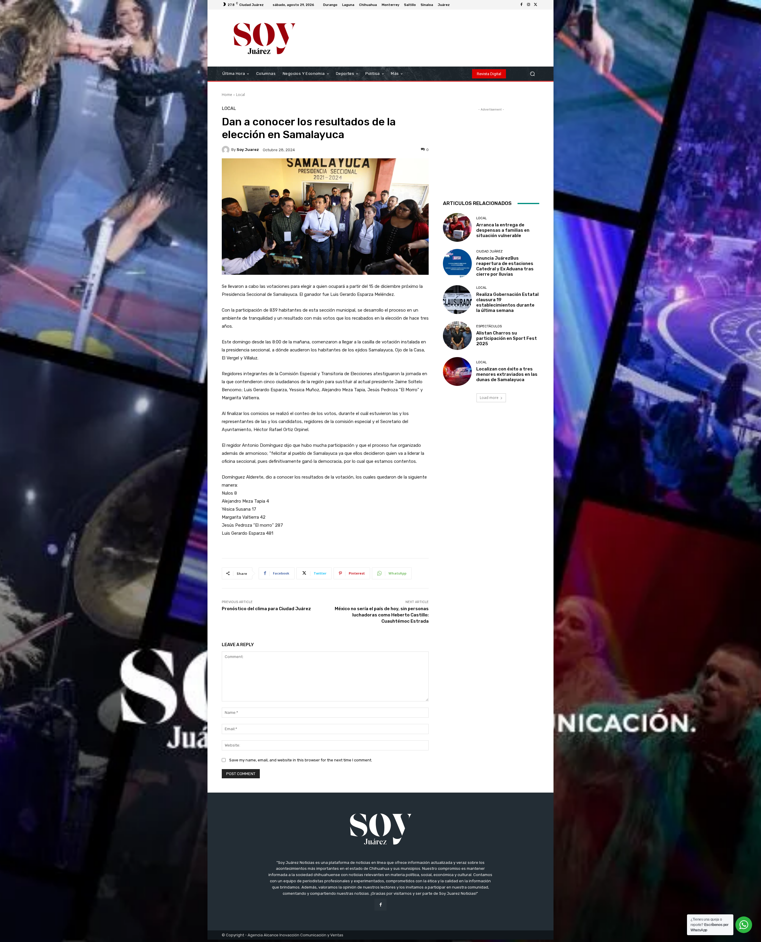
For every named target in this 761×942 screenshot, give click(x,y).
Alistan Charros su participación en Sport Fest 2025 (506, 338)
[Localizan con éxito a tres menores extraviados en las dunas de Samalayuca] (457, 371)
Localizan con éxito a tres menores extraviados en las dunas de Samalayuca (506, 374)
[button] (532, 74)
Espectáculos (489, 326)
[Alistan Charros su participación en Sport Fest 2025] (457, 335)
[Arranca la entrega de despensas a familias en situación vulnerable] (457, 227)
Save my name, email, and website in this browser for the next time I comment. (300, 760)
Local (240, 94)
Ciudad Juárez (489, 251)
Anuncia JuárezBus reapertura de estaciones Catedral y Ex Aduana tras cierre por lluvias (505, 266)
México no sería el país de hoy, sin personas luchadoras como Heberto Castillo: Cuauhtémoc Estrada (382, 615)
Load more (489, 397)
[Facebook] (521, 4)
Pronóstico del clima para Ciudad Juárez (266, 608)
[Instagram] (528, 4)
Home (227, 94)
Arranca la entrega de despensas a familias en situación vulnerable (502, 230)
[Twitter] (535, 4)
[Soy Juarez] (226, 150)
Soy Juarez (248, 150)
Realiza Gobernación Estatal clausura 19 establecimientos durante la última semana (507, 302)
